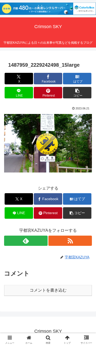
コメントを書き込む (48, 290)
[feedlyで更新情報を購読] (26, 241)
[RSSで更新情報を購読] (70, 241)
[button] (77, 92)
